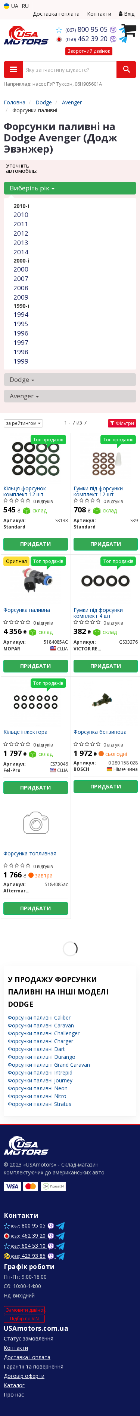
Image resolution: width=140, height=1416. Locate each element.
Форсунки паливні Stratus (39, 1103)
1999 (20, 361)
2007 (20, 278)
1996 (20, 333)
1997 (20, 342)
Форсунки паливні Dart (36, 1048)
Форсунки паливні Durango (41, 1056)
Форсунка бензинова (100, 732)
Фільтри (124, 423)
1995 (20, 323)
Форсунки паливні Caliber (39, 1017)
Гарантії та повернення (33, 1366)
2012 (20, 233)
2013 (20, 242)
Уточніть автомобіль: (21, 168)
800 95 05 (87, 29)
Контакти (99, 13)
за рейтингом (22, 423)
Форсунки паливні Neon (38, 1088)
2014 (20, 252)
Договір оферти (24, 1375)
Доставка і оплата (56, 13)
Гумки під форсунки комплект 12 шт (98, 491)
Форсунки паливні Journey (40, 1080)
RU (25, 5)
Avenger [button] (22, 396)
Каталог (14, 1385)
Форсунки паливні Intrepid (40, 1072)
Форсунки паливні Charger (40, 1041)
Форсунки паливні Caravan (41, 1025)
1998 (20, 351)
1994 (20, 314)
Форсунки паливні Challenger (44, 1033)
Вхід (128, 13)
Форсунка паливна (26, 610)
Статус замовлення (28, 1338)
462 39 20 (87, 38)
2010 (20, 214)
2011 (20, 224)
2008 (20, 287)
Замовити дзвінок (25, 1310)
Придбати (35, 544)
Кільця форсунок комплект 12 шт (24, 491)
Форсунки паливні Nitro (37, 1096)
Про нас (14, 1394)
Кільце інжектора (25, 732)
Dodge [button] (20, 379)
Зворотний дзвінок (89, 51)
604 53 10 (29, 1245)
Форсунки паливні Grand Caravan (49, 1064)
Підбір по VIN (24, 1318)
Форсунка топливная (29, 853)
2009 (20, 297)
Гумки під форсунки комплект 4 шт (98, 613)
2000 (20, 269)
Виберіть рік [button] (30, 188)
